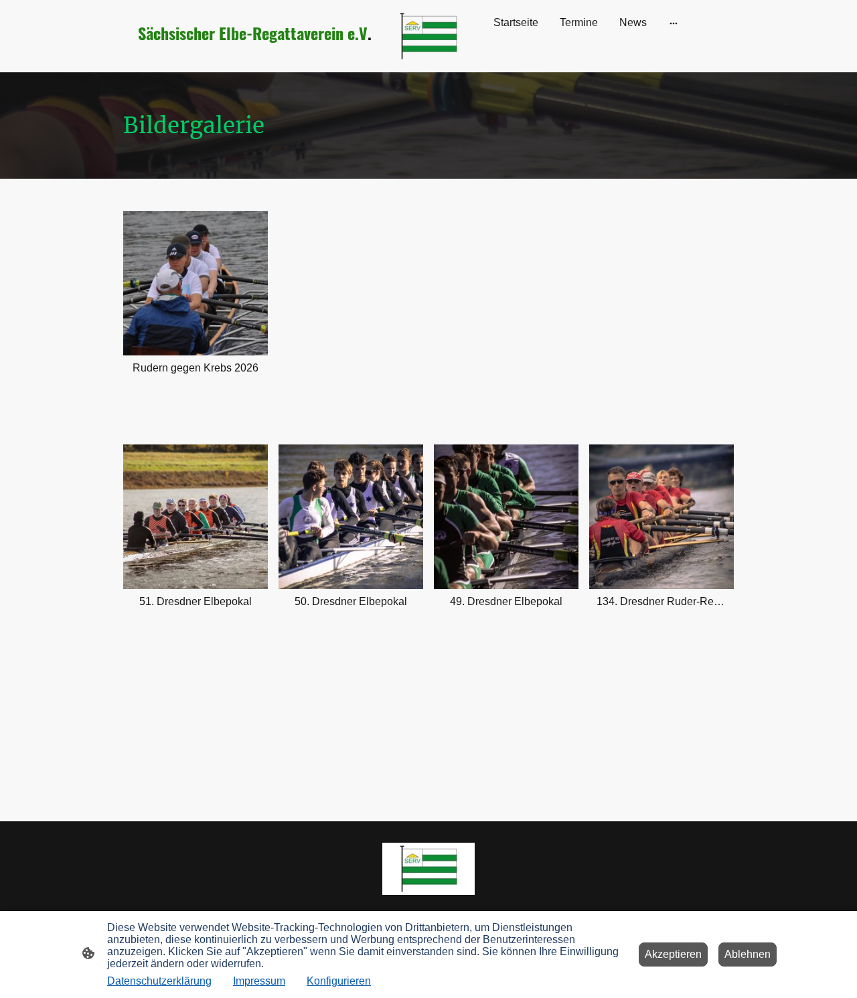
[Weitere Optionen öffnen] (673, 22)
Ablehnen (747, 954)
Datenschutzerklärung (159, 981)
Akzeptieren (673, 954)
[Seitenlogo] (428, 36)
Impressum (259, 981)
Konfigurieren (339, 981)
